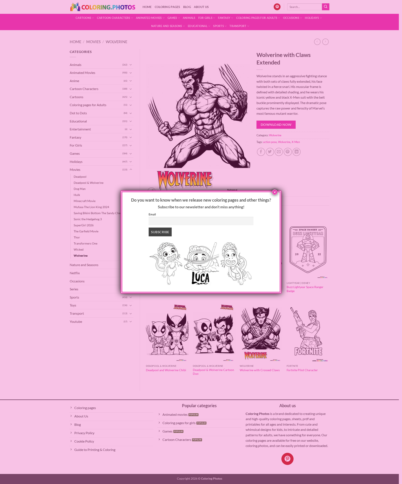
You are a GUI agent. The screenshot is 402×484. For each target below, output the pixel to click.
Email (152, 214)
